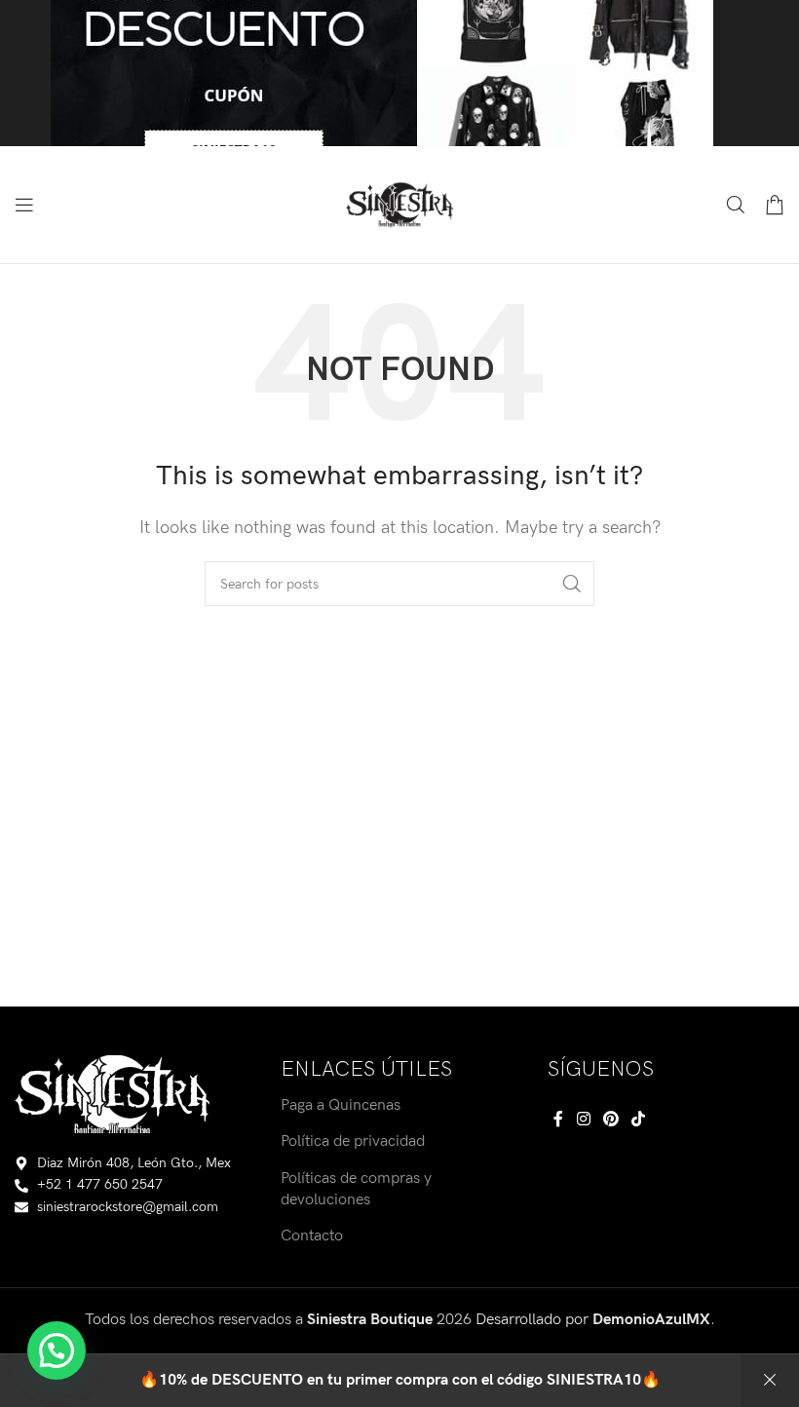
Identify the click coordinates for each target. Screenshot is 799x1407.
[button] (56, 1350)
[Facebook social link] (559, 1120)
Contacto (312, 1236)
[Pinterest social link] (610, 1120)
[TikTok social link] (639, 1120)
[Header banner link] (399, 73)
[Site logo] (399, 204)
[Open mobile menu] (24, 204)
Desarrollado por (593, 1320)
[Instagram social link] (583, 1120)
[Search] (735, 204)
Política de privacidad (353, 1141)
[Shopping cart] (774, 204)
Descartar (770, 1380)
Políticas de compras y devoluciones (356, 1189)
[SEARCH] (572, 583)
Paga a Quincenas (340, 1105)
